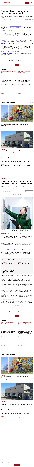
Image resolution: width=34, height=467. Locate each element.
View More (31, 102)
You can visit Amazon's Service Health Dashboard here (11, 53)
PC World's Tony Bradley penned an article (9, 43)
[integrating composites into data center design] (17, 139)
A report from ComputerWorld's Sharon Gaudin (10, 39)
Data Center (3, 149)
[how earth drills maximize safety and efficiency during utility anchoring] (17, 113)
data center (17, 41)
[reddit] (18, 194)
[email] (20, 194)
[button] (1, 2)
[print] (32, 194)
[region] (17, 464)
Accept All (17, 465)
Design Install (3, 123)
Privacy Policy (30, 462)
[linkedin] (15, 194)
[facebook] (13, 194)
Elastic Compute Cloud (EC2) (15, 26)
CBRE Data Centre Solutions (12, 249)
